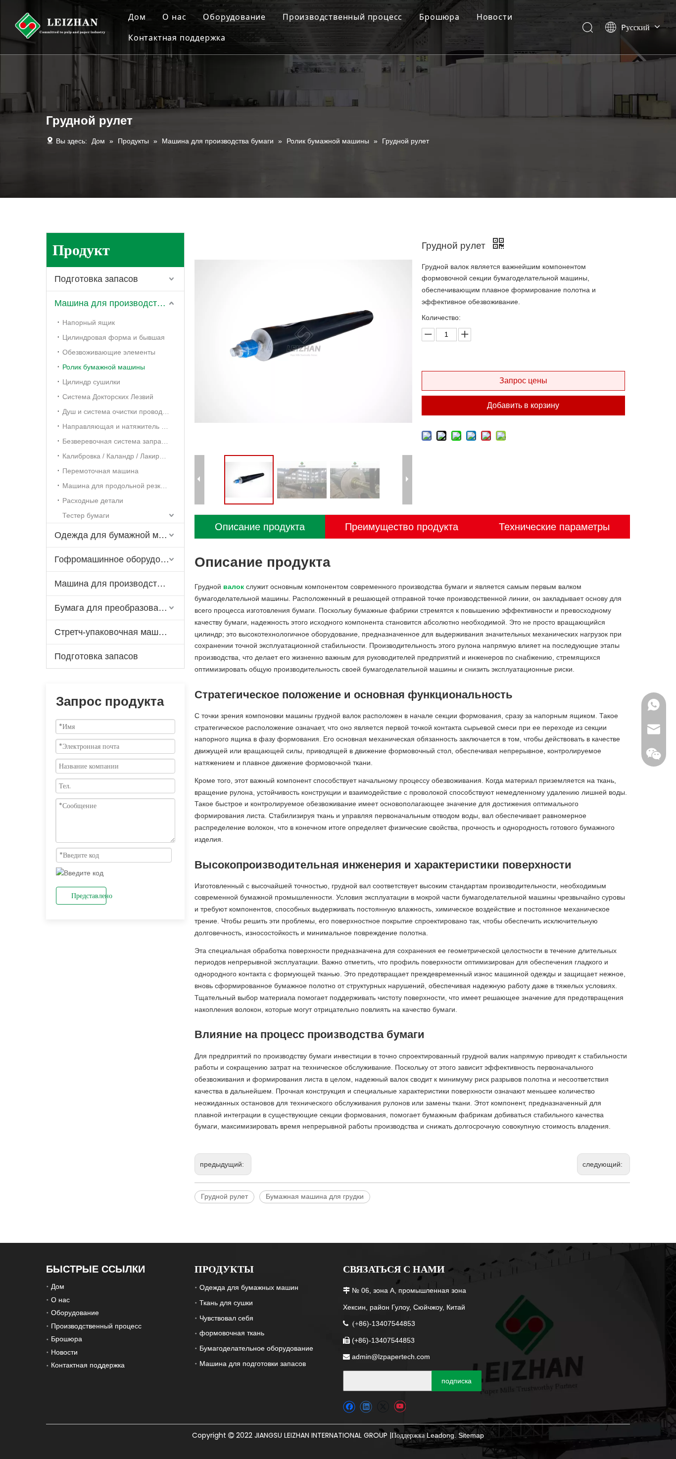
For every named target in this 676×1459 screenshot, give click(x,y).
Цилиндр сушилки (91, 382)
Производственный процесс (342, 16)
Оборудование (234, 16)
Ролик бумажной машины (103, 367)
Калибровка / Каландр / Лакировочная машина (123, 456)
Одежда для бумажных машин (248, 1287)
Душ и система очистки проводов (116, 411)
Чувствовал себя (226, 1318)
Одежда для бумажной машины (119, 535)
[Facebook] (349, 1407)
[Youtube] (399, 1407)
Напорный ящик (88, 322)
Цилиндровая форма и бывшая (113, 337)
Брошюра (439, 16)
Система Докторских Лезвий (107, 397)
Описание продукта (260, 526)
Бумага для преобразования (113, 608)
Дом (136, 16)
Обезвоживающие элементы (108, 352)
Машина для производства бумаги (119, 303)
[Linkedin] (366, 1407)
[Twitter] (383, 1407)
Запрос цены (523, 380)
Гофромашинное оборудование (119, 559)
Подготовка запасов (96, 279)
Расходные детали (92, 500)
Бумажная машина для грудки (315, 1196)
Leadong (440, 1435)
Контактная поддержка (177, 37)
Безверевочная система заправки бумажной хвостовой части (123, 441)
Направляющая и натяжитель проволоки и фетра (123, 426)
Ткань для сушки (226, 1303)
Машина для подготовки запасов (252, 1364)
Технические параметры (554, 526)
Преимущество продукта (401, 526)
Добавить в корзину (523, 405)
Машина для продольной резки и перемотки (123, 486)
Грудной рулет (224, 1196)
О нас (174, 16)
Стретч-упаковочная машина (113, 632)
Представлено (88, 896)
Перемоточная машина (100, 471)
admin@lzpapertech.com (391, 1357)
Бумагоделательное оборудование (256, 1348)
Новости (495, 16)
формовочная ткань (231, 1333)
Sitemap (471, 1435)
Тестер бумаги (85, 515)
